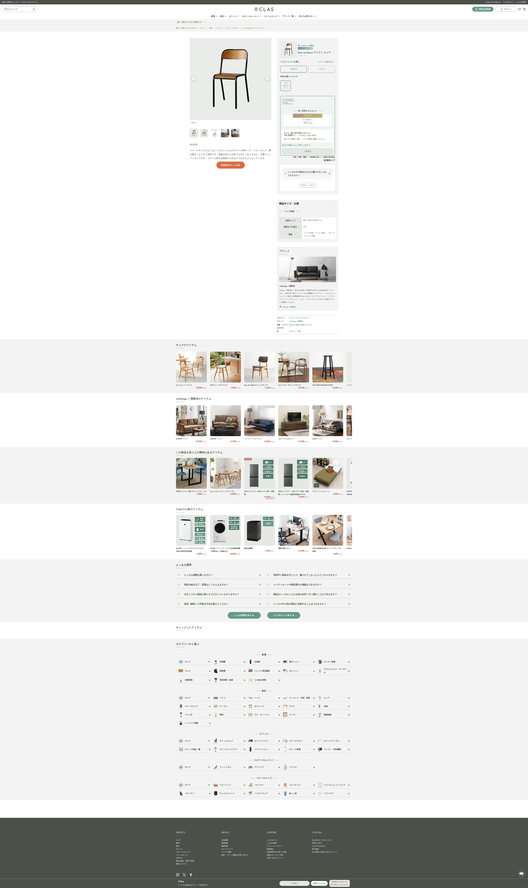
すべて (202, 28)
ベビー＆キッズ (182, 855)
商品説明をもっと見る (230, 165)
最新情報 (224, 846)
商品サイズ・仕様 (289, 203)
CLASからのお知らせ (493, 2)
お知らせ (179, 858)
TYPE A (293, 69)
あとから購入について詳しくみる (295, 145)
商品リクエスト (182, 864)
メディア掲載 (226, 852)
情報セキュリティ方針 (275, 855)
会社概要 (224, 840)
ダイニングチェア (232, 28)
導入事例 (315, 849)
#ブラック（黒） (295, 331)
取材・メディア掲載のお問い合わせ (234, 855)
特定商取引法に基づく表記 (277, 852)
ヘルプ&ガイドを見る (282, 615)
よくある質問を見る (242, 615)
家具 (210, 28)
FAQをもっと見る (307, 185)
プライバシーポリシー (275, 846)
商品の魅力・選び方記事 (185, 861)
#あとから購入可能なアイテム (300, 325)
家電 (177, 843)
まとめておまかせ (318, 846)
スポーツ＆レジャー (183, 852)
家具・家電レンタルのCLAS (186, 28)
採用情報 (224, 843)
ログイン (508, 9)
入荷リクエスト (319, 883)
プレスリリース (227, 849)
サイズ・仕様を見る (325, 62)
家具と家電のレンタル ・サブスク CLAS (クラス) (20, 2)
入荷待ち (307, 151)
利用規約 (270, 849)
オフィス (179, 849)
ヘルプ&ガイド (508, 2)
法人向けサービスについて (322, 840)
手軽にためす (317, 843)
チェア (219, 28)
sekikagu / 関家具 (296, 321)
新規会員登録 (485, 9)
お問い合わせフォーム (275, 858)
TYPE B (321, 69)
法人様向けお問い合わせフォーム (324, 852)
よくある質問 (521, 2)
